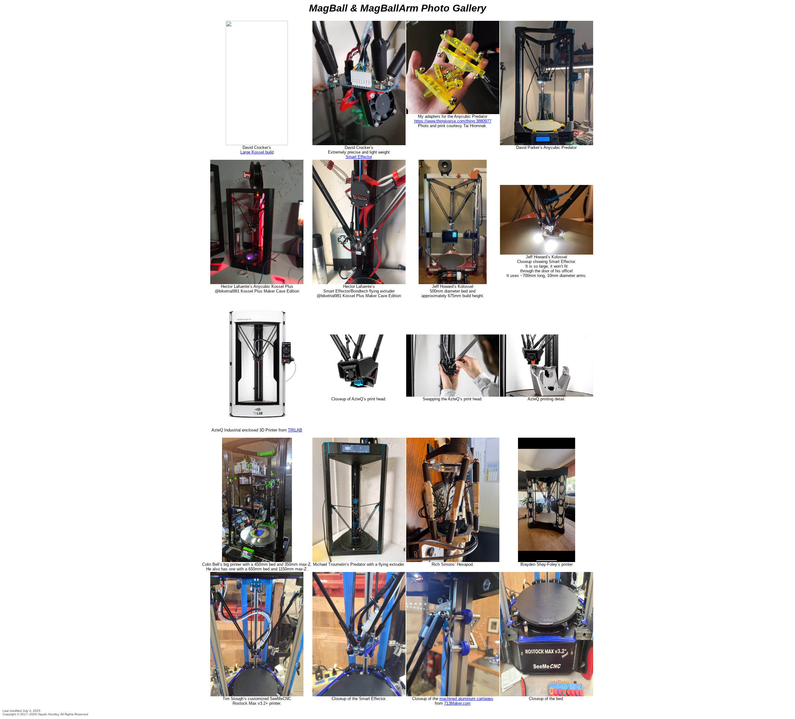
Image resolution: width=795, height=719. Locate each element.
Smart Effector (359, 156)
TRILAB (295, 430)
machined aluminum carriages (466, 698)
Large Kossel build (257, 152)
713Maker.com (457, 703)
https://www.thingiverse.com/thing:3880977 (452, 121)
